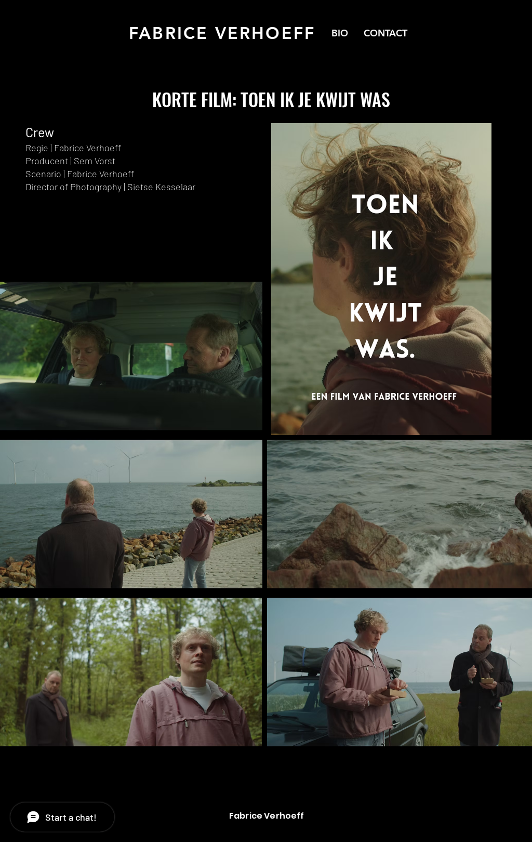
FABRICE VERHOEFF (222, 32)
